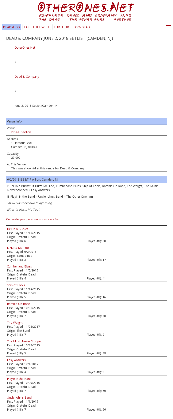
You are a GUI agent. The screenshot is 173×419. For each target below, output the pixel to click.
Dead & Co (11, 27)
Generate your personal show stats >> (32, 219)
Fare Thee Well (37, 27)
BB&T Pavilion (21, 132)
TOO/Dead (81, 27)
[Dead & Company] (86, 12)
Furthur (61, 27)
